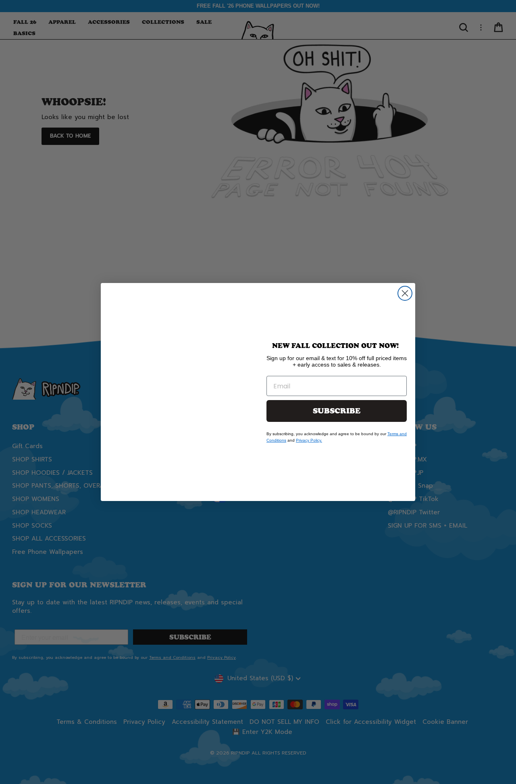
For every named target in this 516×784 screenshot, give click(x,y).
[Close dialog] (405, 293)
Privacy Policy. (309, 440)
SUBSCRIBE (336, 411)
